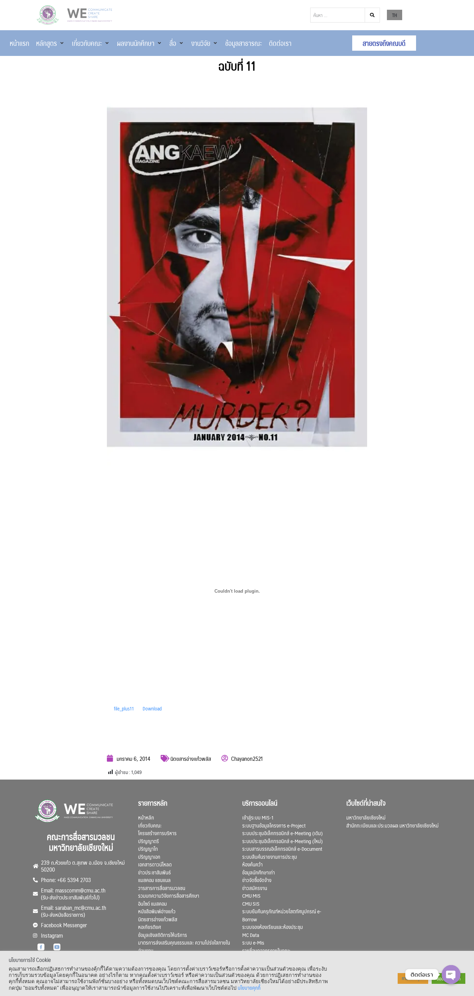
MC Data (250, 934)
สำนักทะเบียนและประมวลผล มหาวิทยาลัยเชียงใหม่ (392, 825)
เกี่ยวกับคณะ (150, 825)
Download (152, 708)
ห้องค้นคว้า (252, 864)
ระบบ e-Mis (253, 942)
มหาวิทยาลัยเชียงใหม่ (366, 817)
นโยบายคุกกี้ (249, 987)
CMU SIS (251, 903)
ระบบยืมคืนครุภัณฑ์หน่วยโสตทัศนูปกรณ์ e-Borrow (281, 915)
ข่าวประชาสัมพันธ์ (154, 872)
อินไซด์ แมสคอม (152, 903)
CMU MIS (251, 895)
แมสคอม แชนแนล (154, 879)
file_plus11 (124, 708)
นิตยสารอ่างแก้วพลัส (190, 758)
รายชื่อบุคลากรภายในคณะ (266, 950)
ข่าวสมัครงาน (254, 887)
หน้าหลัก (146, 817)
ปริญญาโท (148, 848)
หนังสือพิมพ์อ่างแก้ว (157, 911)
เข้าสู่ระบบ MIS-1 (257, 817)
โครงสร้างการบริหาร (157, 833)
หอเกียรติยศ (149, 926)
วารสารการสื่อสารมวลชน (161, 887)
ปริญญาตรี (148, 841)
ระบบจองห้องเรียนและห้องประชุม (272, 926)
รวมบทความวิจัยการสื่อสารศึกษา (168, 895)
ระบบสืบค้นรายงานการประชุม (269, 856)
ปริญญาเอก (149, 856)
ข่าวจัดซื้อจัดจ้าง (256, 879)
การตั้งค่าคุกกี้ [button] (413, 978)
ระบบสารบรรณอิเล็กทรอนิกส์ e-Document (282, 848)
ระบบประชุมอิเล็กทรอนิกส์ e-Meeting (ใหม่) (282, 841)
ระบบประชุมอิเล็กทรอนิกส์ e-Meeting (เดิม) (282, 833)
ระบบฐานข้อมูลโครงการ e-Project (274, 825)
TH (394, 15)
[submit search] (372, 15)
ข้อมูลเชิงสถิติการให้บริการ (162, 934)
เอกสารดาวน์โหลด (155, 864)
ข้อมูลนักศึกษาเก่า (258, 872)
